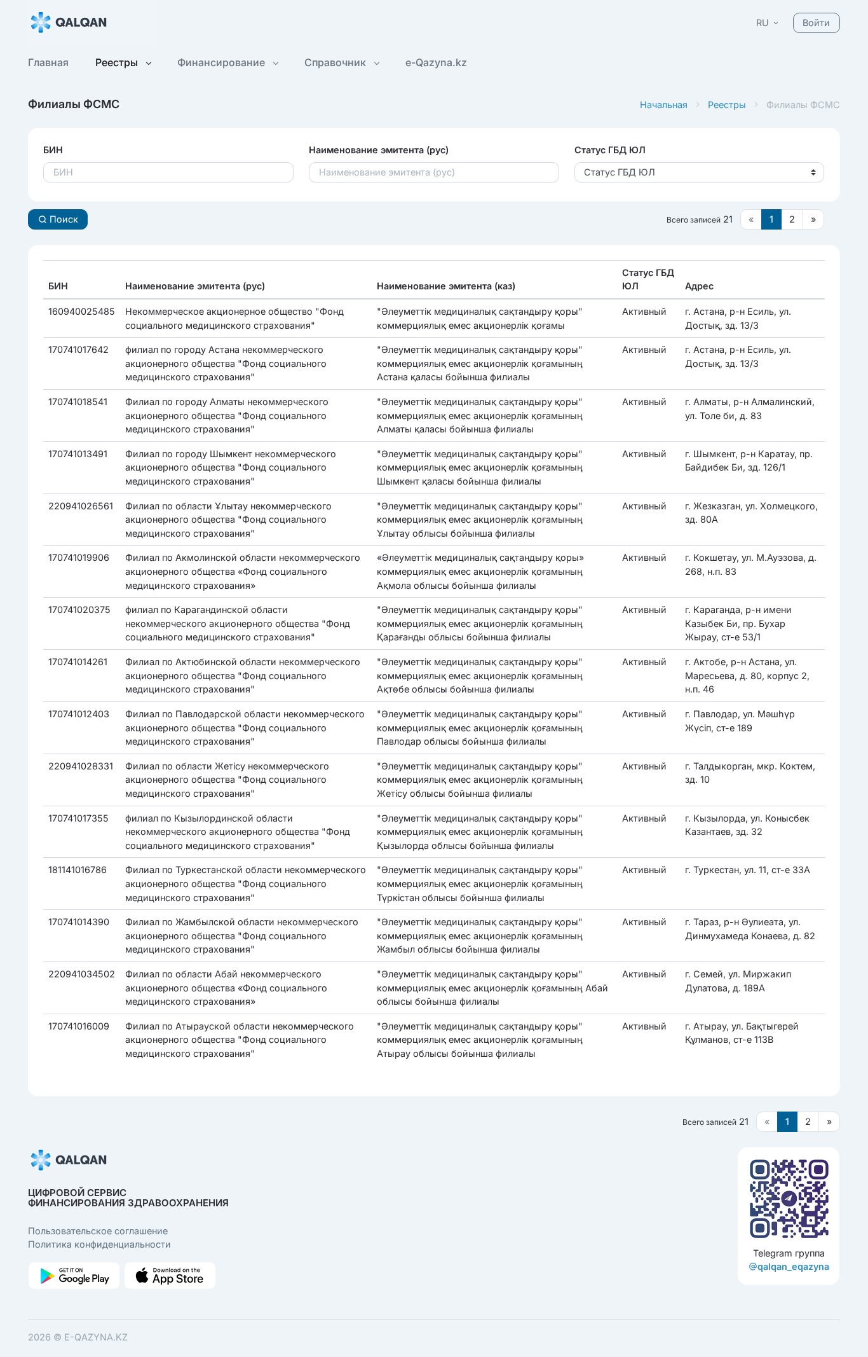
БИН (53, 149)
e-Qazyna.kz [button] (436, 62)
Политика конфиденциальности (99, 1244)
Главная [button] (48, 62)
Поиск (62, 219)
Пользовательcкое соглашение (98, 1230)
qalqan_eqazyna (793, 1266)
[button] (768, 22)
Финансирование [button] (222, 62)
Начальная (664, 104)
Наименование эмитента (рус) (379, 149)
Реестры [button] (117, 62)
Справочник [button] (336, 62)
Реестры (727, 104)
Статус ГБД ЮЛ (610, 149)
